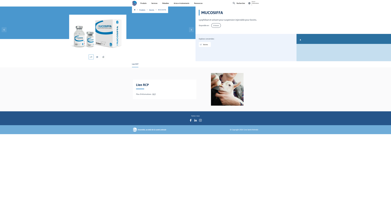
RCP (153, 94)
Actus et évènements (181, 3)
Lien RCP (135, 64)
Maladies (165, 3)
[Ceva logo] (134, 3)
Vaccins (151, 10)
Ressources (198, 3)
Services (154, 3)
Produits (143, 3)
